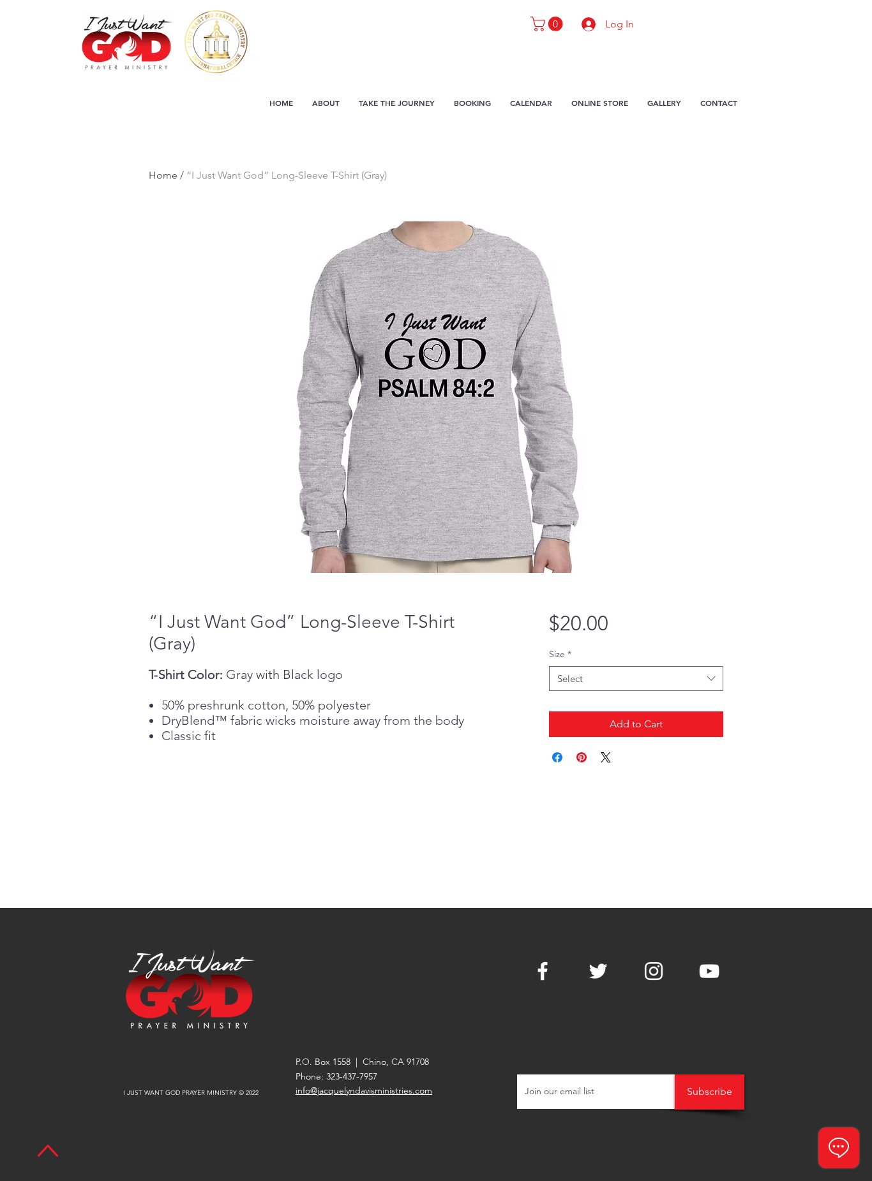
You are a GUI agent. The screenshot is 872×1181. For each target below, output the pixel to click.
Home (163, 175)
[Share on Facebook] (557, 757)
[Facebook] (542, 971)
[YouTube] (709, 971)
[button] (548, 24)
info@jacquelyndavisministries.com (364, 1090)
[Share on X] (605, 757)
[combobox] (636, 678)
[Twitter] (598, 971)
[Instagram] (654, 971)
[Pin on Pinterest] (581, 757)
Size (560, 654)
